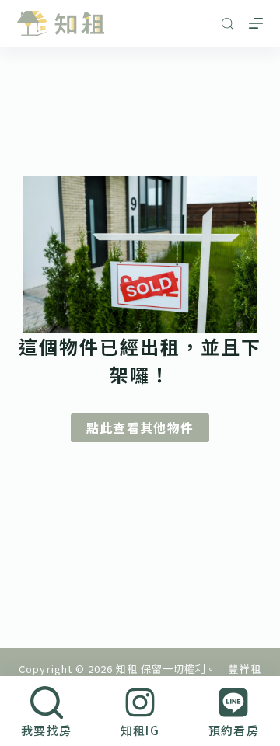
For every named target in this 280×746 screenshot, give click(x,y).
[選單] (256, 23)
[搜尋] (227, 24)
